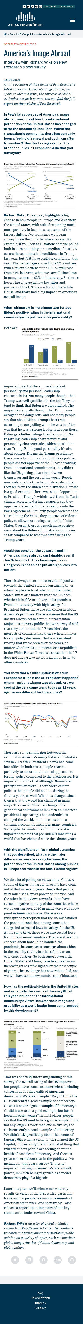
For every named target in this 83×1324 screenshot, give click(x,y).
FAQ (40, 1293)
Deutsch (50, 7)
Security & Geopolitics (22, 34)
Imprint (40, 1308)
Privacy (40, 1303)
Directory (66, 7)
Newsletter (40, 1298)
